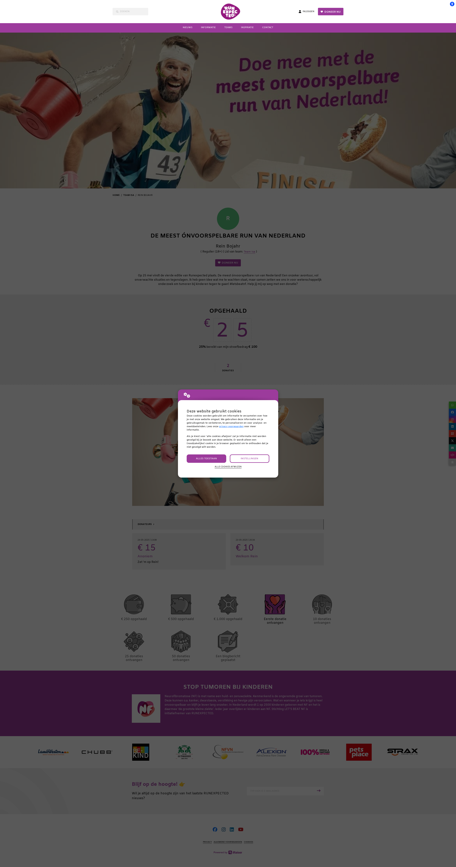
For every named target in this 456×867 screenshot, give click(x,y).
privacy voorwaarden (231, 426)
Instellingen (249, 458)
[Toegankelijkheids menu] (452, 4)
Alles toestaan (206, 458)
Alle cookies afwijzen (228, 466)
